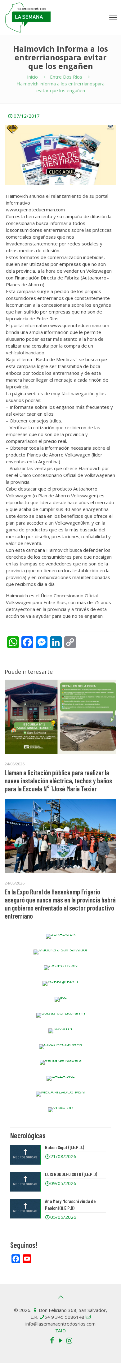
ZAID (60, 1330)
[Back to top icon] (60, 1297)
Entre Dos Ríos (66, 77)
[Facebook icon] (51, 1340)
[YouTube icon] (60, 1340)
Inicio (32, 77)
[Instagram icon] (69, 1340)
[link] (60, 936)
